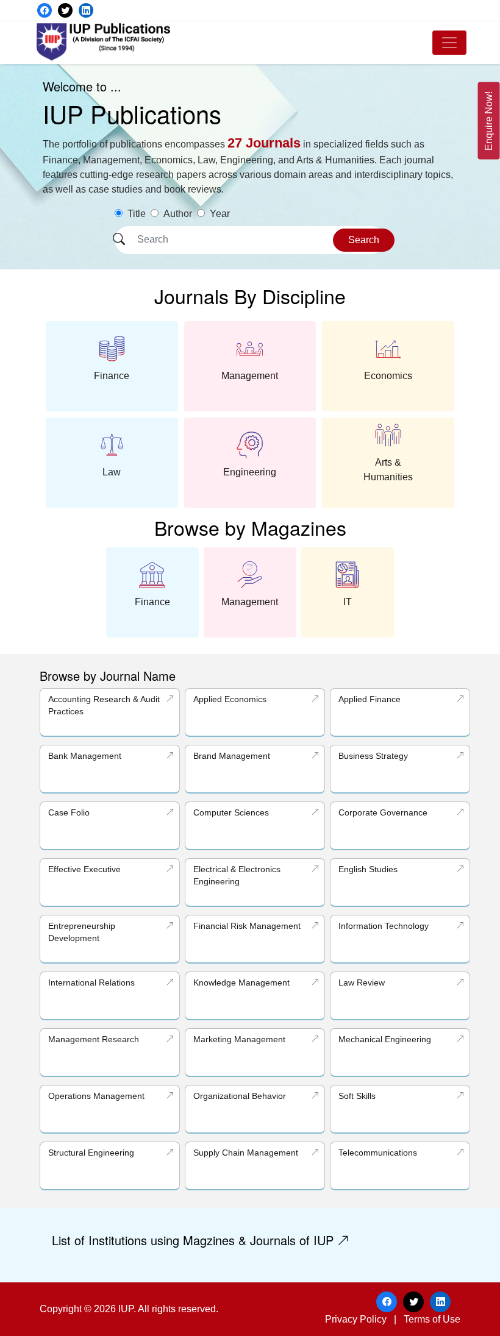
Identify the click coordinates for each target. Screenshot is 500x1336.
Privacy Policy (356, 1319)
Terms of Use (432, 1319)
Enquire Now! (489, 121)
